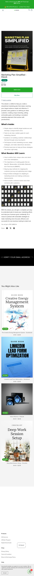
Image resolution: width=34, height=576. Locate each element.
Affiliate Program (6, 540)
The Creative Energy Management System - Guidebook (17, 332)
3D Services (4, 537)
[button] (3, 53)
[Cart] (32, 10)
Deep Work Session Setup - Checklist (17, 463)
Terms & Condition (6, 554)
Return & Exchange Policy (8, 557)
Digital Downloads (6, 543)
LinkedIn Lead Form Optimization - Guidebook (17, 379)
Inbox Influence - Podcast (17, 416)
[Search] (29, 10)
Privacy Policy (5, 551)
